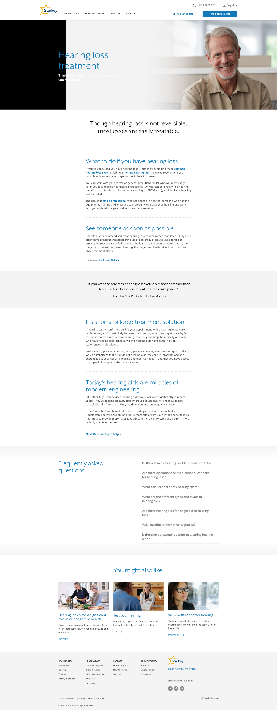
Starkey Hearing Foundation (180, 681)
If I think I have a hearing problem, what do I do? (177, 463)
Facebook (176, 688)
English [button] (230, 5)
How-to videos (120, 670)
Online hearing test (183, 13)
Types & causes (93, 670)
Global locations (148, 670)
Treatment (90, 679)
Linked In (170, 688)
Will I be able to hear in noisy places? (168, 525)
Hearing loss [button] (93, 13)
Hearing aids (64, 665)
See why (63, 638)
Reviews (62, 670)
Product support (121, 665)
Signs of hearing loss (95, 674)
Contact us (146, 674)
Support (131, 13)
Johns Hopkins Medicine (108, 260)
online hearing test (137, 172)
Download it (175, 634)
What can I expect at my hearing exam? (170, 487)
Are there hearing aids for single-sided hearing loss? (175, 513)
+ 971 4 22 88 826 (206, 5)
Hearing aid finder (66, 679)
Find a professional (220, 13)
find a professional (115, 201)
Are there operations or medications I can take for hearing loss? (175, 475)
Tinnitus (114, 13)
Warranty (117, 674)
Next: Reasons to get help (102, 434)
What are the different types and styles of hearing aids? (172, 499)
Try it (116, 631)
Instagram (182, 688)
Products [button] (70, 13)
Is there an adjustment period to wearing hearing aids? (177, 537)
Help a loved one (93, 683)
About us (145, 665)
